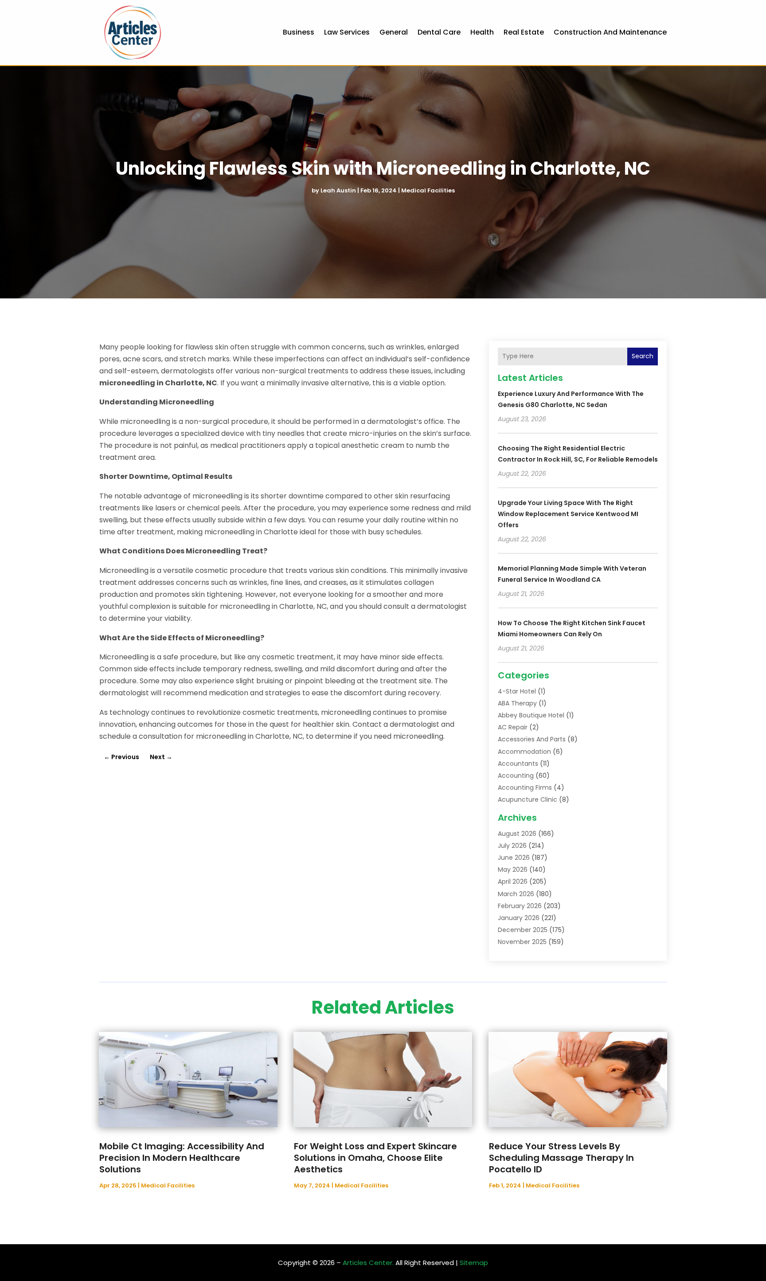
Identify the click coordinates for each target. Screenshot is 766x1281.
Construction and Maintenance (610, 32)
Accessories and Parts (532, 739)
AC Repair (513, 727)
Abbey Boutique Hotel (531, 715)
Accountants (518, 763)
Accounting (516, 775)
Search (642, 356)
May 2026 (513, 869)
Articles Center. (368, 1262)
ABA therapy (517, 703)
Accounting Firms (525, 787)
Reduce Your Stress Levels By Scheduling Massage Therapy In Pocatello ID (561, 1157)
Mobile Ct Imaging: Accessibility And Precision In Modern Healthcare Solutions (181, 1157)
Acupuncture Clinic (527, 799)
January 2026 (518, 917)
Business (298, 32)
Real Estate (524, 32)
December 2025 (522, 929)
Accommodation (524, 751)
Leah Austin (338, 190)
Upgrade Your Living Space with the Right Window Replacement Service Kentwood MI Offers (568, 513)
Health (482, 32)
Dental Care (439, 32)
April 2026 (513, 881)
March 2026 (516, 893)
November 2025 (522, 941)
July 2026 (512, 845)
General (393, 32)
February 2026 (520, 905)
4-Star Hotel (517, 691)
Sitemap (474, 1262)
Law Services (347, 32)
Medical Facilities (428, 190)
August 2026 (517, 833)
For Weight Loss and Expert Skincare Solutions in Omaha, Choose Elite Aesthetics (375, 1157)
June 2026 (514, 857)
